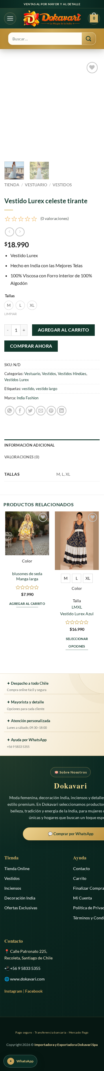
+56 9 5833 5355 (25, 968)
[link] (36, 218)
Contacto (81, 868)
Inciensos (12, 888)
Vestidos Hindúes (72, 373)
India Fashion (27, 398)
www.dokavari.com (27, 978)
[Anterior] (13, 108)
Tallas (10, 296)
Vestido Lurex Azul (77, 613)
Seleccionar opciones (77, 642)
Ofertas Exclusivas (20, 907)
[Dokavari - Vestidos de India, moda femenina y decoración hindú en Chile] (52, 18)
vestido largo (46, 388)
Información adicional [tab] (29, 445)
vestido (28, 388)
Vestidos (62, 184)
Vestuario (36, 184)
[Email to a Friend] (41, 410)
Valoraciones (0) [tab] (21, 457)
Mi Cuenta (82, 897)
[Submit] (89, 39)
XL (79, 607)
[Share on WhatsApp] (9, 410)
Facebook (34, 991)
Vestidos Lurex (16, 379)
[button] (10, 18)
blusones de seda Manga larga (27, 576)
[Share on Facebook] (20, 410)
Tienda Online (16, 868)
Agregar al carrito (63, 329)
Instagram (13, 991)
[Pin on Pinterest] (51, 410)
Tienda (11, 184)
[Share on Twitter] (30, 410)
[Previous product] (19, 231)
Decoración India (19, 897)
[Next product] (9, 231)
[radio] (8, 305)
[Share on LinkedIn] (61, 410)
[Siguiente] (90, 108)
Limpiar (10, 314)
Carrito (79, 878)
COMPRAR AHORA (31, 346)
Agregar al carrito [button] (27, 603)
